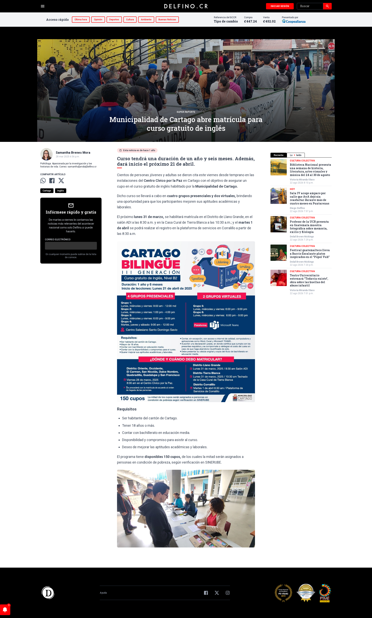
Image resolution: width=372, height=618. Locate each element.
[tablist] (301, 155)
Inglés (60, 190)
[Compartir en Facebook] (52, 181)
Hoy (292, 189)
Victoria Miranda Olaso (302, 179)
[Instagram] (227, 592)
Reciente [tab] (278, 155)
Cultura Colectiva (302, 160)
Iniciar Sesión (280, 6)
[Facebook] (206, 592)
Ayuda (103, 592)
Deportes (114, 19)
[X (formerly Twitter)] (216, 592)
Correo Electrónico (58, 239)
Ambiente (146, 19)
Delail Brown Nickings (302, 236)
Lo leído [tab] (295, 155)
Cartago (47, 190)
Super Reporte (186, 112)
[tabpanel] (301, 227)
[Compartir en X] (61, 181)
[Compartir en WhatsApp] (43, 180)
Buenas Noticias (167, 19)
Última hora (81, 19)
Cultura (130, 19)
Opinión (98, 19)
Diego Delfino (297, 208)
